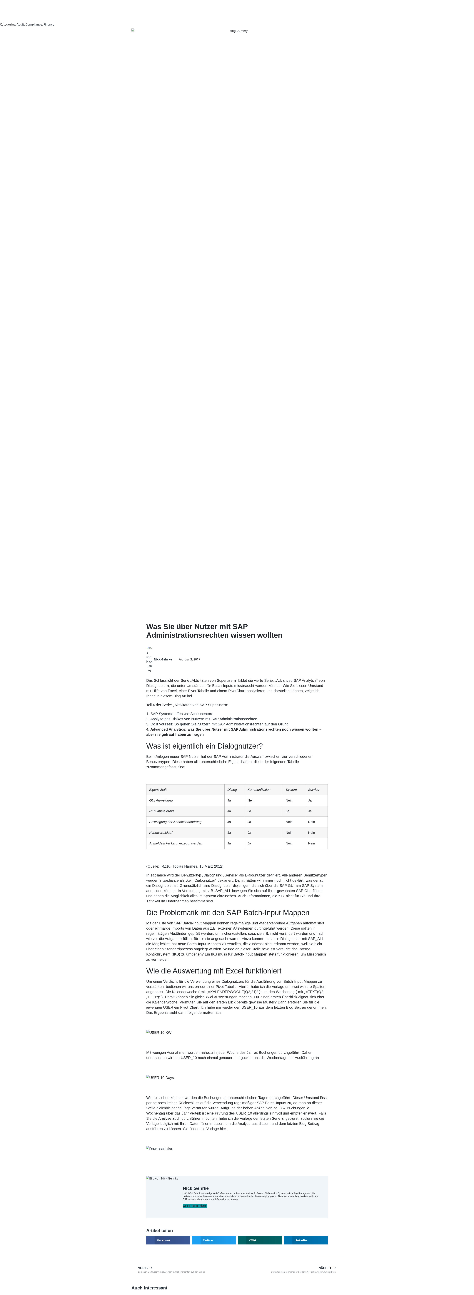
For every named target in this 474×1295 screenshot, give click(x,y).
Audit (20, 24)
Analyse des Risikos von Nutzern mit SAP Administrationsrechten (203, 719)
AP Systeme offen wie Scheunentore (183, 714)
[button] (168, 1240)
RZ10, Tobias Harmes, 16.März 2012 (191, 866)
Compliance (34, 24)
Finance (49, 24)
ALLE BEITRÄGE (195, 1206)
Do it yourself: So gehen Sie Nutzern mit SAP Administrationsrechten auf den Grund (219, 724)
